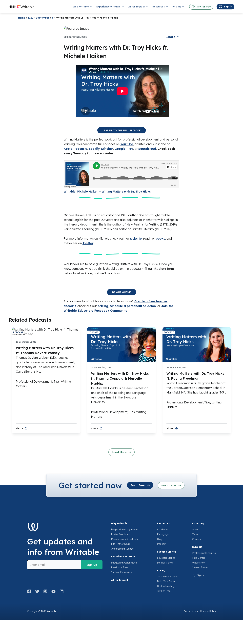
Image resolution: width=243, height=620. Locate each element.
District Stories (165, 562)
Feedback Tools (119, 567)
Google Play (124, 149)
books (160, 238)
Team (195, 534)
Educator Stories (166, 557)
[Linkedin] (62, 591)
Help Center (198, 557)
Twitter (87, 243)
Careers (196, 539)
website (136, 238)
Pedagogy (163, 534)
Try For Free (163, 591)
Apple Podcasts (75, 149)
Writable (69, 191)
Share (170, 37)
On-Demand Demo (167, 576)
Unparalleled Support (122, 548)
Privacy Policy (208, 611)
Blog (159, 539)
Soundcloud (147, 149)
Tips (57, 381)
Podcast (161, 543)
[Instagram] (45, 591)
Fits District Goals (120, 543)
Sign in (200, 575)
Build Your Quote (166, 581)
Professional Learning (204, 553)
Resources (163, 523)
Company (198, 523)
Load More (119, 452)
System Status (200, 567)
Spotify (94, 149)
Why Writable (119, 523)
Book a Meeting (165, 586)
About (195, 529)
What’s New (198, 562)
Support (197, 546)
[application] (90, 6)
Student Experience (121, 572)
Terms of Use (190, 611)
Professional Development (34, 381)
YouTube (126, 144)
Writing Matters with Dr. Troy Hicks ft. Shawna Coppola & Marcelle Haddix (120, 378)
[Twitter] (37, 591)
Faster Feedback (120, 534)
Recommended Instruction (125, 539)
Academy (162, 529)
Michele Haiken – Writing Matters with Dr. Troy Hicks (114, 191)
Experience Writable (123, 556)
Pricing (161, 570)
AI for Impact (119, 580)
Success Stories (166, 551)
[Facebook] (30, 591)
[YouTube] (53, 591)
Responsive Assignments (124, 529)
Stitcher (107, 149)
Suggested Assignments (124, 562)
